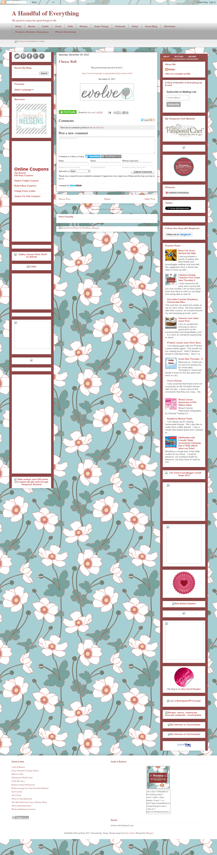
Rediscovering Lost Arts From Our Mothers (30, 788)
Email (93, 160)
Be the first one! (97, 127)
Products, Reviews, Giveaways (31, 32)
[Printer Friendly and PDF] (68, 112)
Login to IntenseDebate (93, 156)
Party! (135, 26)
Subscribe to (64, 171)
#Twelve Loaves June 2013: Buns (184, 342)
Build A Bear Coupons (25, 185)
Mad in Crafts (17, 774)
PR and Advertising (65, 32)
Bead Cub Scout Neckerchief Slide (187, 251)
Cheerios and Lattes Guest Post (188, 319)
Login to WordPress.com (111, 156)
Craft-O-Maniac (18, 767)
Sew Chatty (16, 795)
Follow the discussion (152, 119)
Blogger (149, 832)
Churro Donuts (174, 380)
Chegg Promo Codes (24, 191)
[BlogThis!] (118, 112)
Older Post (150, 198)
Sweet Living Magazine (22, 798)
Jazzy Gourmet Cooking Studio (25, 770)
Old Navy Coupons (23, 175)
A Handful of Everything (45, 13)
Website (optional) (130, 160)
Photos (84, 26)
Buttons (179, 57)
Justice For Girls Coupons (27, 196)
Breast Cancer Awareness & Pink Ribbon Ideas (187, 402)
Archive (192, 57)
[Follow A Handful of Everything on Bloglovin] (179, 236)
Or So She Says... (19, 781)
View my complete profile (177, 73)
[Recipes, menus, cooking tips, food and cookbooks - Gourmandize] (184, 715)
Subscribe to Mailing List (181, 92)
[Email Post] (109, 112)
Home (18, 26)
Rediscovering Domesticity (23, 784)
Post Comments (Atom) (113, 209)
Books (31, 26)
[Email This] (115, 112)
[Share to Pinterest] (127, 112)
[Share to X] (121, 112)
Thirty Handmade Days (21, 805)
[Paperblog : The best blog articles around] (184, 747)
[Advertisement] (30, 223)
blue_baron (130, 832)
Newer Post (64, 198)
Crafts (45, 26)
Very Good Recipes (191, 689)
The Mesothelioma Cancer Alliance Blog (29, 802)
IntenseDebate (76, 185)
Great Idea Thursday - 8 (190, 359)
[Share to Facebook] (124, 112)
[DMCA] (20, 818)
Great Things (101, 26)
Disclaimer (169, 26)
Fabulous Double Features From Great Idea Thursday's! (189, 278)
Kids (70, 26)
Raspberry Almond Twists (179, 418)
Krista (171, 69)
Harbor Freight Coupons (26, 180)
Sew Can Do (17, 791)
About (166, 57)
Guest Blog (151, 26)
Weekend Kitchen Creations (24, 809)
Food (58, 26)
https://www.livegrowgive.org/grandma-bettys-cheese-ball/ (107, 73)
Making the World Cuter (22, 777)
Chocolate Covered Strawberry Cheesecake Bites (182, 300)
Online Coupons (31, 169)
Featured (120, 26)
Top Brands (20, 173)
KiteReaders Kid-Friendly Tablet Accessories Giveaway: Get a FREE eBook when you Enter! (190, 442)
